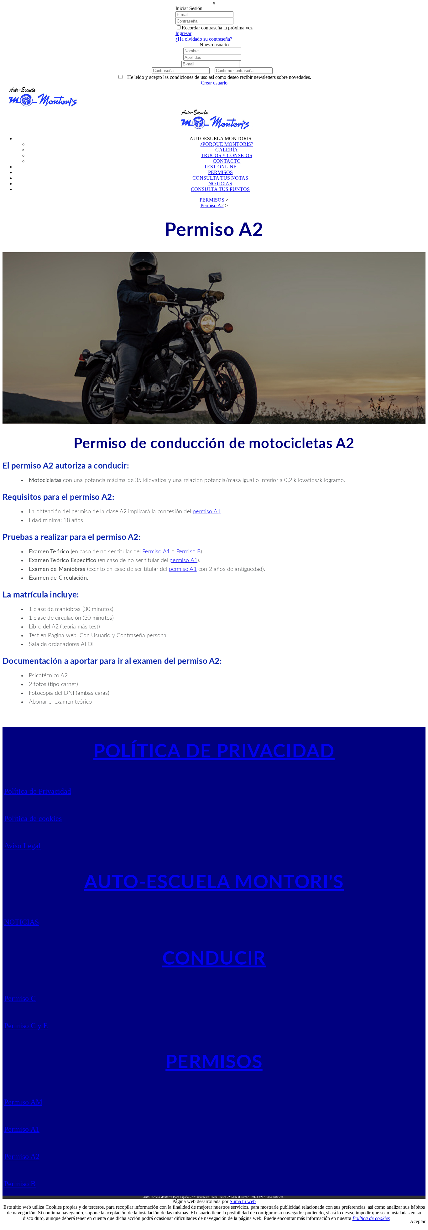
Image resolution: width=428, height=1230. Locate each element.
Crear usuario (214, 82)
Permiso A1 (156, 552)
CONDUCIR (214, 959)
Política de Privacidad (37, 791)
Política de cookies (33, 818)
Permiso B (188, 552)
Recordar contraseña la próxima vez (217, 27)
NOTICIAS (21, 922)
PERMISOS (214, 1062)
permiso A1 (207, 512)
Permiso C (20, 998)
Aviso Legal (22, 846)
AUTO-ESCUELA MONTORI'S (214, 882)
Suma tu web (243, 1201)
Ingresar (183, 33)
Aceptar (417, 1221)
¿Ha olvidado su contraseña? (203, 39)
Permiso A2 (21, 1156)
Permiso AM (23, 1102)
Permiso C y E (26, 1026)
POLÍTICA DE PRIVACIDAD (214, 751)
